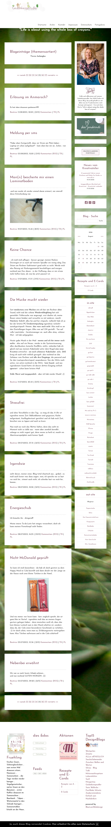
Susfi (88, 779)
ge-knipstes (90, 357)
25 (83, 263)
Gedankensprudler (93, 785)
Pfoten (90, 428)
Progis (90, 433)
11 (83, 255)
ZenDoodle (90, 482)
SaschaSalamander (94, 760)
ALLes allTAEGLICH (95, 757)
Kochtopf (90, 388)
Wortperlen (90, 751)
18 (83, 259)
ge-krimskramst (90, 361)
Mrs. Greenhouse (90, 544)
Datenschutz (86, 25)
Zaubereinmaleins (93, 793)
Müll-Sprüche (90, 424)
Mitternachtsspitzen (94, 774)
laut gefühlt (90, 402)
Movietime (90, 419)
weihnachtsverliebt (90, 473)
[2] (30, 75)
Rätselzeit (90, 437)
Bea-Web (90, 317)
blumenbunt (90, 326)
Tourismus (90, 464)
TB (54, 112)
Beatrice (13, 112)
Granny (90, 384)
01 (98, 246)
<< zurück (21, 75)
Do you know (90, 339)
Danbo (90, 335)
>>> (102, 236)
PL (59, 112)
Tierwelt (90, 460)
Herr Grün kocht (90, 539)
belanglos (90, 321)
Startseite (42, 25)
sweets (90, 446)
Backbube (90, 526)
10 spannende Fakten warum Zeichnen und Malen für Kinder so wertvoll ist (90, 175)
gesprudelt (90, 366)
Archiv (52, 25)
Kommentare (45, 112)
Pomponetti (91, 522)
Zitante (89, 754)
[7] (46, 75)
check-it (90, 330)
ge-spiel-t (90, 370)
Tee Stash (90, 455)
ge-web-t (91, 379)
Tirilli (88, 771)
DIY (90, 344)
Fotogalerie (100, 25)
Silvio (90, 513)
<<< (79, 236)
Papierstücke (90, 508)
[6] (43, 75)
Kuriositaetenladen (90, 535)
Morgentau (90, 782)
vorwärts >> (53, 75)
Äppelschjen (91, 312)
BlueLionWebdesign (94, 807)
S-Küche (90, 531)
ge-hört (90, 352)
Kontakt (61, 25)
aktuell (90, 308)
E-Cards (90, 290)
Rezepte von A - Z (90, 286)
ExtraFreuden (90, 348)
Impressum (73, 25)
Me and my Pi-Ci (90, 410)
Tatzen (90, 451)
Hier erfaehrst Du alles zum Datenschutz (73, 824)
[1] (27, 75)
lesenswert (90, 406)
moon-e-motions (90, 415)
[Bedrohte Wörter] (68, 751)
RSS (55, 154)
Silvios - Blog (91, 768)
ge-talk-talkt (90, 375)
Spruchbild (90, 442)
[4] (36, 75)
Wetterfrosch (90, 477)
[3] (33, 75)
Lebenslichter (91, 776)
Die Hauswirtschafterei (90, 517)
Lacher (90, 397)
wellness (90, 469)
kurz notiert (90, 393)
